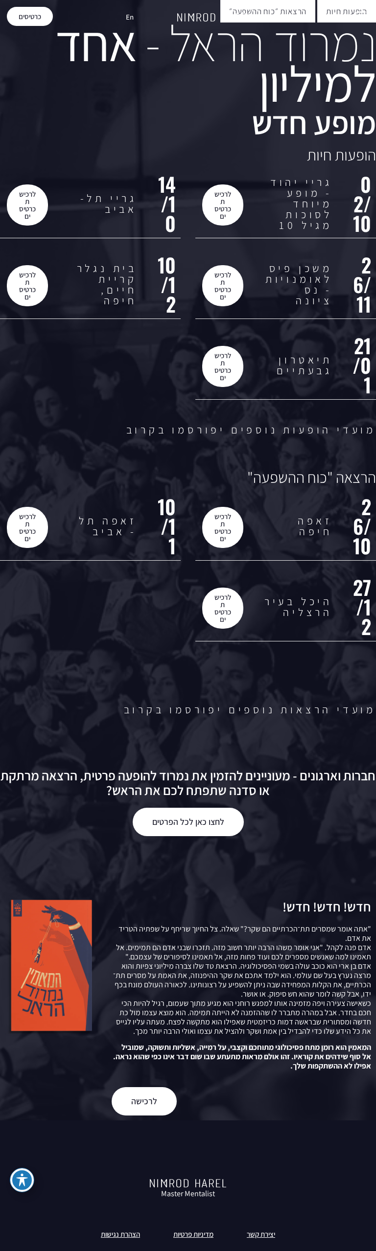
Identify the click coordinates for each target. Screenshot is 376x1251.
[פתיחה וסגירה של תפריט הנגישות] (22, 1180)
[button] (361, 16)
